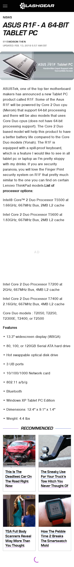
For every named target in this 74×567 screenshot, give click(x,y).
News (7, 17)
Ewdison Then (16, 41)
